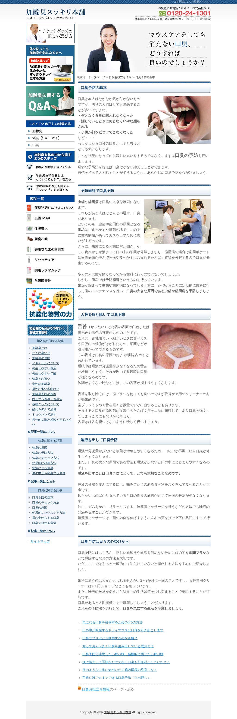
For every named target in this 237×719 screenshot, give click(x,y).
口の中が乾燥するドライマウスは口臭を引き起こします (122, 630)
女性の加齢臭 (41, 384)
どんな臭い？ (41, 353)
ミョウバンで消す (44, 414)
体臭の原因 (39, 447)
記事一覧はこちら (43, 431)
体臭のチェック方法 (45, 458)
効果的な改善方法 (44, 463)
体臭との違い (41, 378)
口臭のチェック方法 (45, 502)
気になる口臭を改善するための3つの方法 (112, 622)
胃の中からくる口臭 (45, 517)
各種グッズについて (45, 404)
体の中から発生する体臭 (48, 473)
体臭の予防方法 (42, 453)
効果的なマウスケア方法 (48, 512)
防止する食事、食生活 (47, 399)
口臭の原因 (39, 507)
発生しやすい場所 (44, 368)
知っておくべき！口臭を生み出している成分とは (118, 646)
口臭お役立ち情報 (96, 689)
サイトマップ (40, 541)
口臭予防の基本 (42, 497)
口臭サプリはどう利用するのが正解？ (109, 638)
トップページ (96, 77)
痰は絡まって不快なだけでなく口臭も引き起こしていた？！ (126, 662)
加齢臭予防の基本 (44, 394)
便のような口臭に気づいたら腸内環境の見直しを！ (119, 670)
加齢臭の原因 (41, 358)
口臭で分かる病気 (44, 523)
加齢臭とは (39, 348)
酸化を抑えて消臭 (44, 409)
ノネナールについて (45, 363)
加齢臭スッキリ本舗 (117, 712)
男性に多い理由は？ (45, 389)
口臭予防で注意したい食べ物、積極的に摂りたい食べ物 (122, 654)
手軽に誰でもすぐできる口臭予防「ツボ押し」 (116, 678)
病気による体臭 (42, 468)
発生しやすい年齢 (44, 373)
